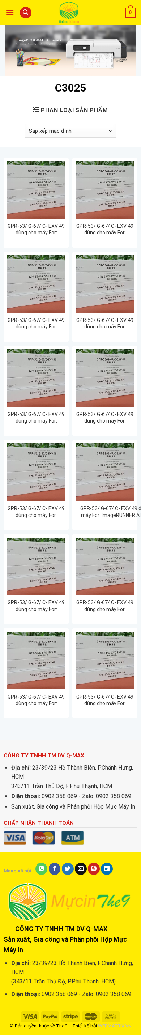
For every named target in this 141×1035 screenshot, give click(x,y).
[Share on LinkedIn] (107, 869)
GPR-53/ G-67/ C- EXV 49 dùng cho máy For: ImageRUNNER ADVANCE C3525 (36, 700)
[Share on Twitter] (68, 869)
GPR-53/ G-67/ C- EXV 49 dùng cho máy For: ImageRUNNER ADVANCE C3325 (36, 511)
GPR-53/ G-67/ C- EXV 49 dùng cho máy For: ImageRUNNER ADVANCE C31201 (36, 323)
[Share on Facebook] (55, 869)
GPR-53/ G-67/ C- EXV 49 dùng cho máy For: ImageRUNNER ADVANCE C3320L (104, 417)
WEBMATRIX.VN (115, 1026)
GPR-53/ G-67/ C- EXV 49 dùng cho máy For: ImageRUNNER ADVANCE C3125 (104, 323)
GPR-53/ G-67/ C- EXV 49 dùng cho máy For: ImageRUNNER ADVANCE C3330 (36, 606)
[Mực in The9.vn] (70, 12)
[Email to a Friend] (81, 869)
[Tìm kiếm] (25, 13)
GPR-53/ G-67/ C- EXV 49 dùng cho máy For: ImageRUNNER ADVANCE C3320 (36, 417)
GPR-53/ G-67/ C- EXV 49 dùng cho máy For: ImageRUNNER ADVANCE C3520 (104, 606)
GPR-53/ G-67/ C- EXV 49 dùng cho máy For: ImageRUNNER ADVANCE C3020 (36, 229)
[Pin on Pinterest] (94, 869)
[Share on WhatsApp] (41, 869)
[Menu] (9, 12)
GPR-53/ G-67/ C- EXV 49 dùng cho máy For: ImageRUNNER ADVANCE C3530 (104, 700)
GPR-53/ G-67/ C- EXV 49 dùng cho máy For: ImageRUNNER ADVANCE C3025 (104, 229)
